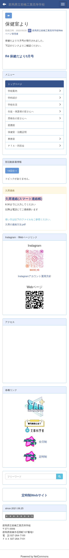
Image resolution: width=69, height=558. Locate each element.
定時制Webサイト (35, 495)
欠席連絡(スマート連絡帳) (23, 198)
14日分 (11, 170)
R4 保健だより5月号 (19, 56)
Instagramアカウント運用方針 (34, 276)
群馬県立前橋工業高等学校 (27, 4)
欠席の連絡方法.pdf (15, 224)
